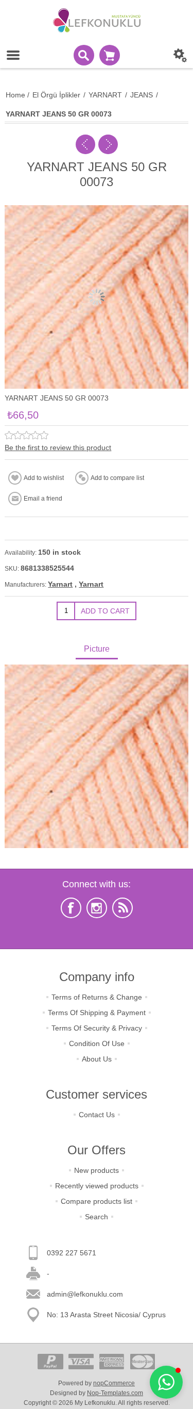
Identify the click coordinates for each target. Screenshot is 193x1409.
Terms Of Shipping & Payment (97, 1012)
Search (96, 1217)
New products (96, 1170)
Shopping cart (109, 55)
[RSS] (122, 908)
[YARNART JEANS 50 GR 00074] (108, 144)
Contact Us (97, 1114)
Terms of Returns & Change (96, 997)
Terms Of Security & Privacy (96, 1028)
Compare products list (96, 1201)
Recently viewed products (96, 1186)
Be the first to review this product (58, 447)
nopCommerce (114, 1383)
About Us (97, 1059)
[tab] (96, 649)
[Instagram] (96, 908)
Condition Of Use (97, 1043)
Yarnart (60, 584)
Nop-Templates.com (115, 1393)
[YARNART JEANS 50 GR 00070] (85, 144)
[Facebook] (71, 908)
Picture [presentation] (97, 648)
